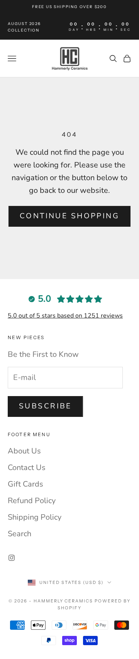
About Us (24, 451)
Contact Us (27, 467)
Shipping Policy (34, 517)
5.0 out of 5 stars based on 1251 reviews (65, 315)
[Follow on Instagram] (11, 558)
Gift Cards (25, 484)
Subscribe (45, 406)
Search (19, 534)
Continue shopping (69, 216)
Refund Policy (32, 500)
